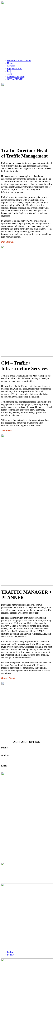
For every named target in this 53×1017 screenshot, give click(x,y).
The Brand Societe (10, 947)
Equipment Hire (14, 68)
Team (9, 74)
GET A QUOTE (15, 79)
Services (11, 66)
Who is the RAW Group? (19, 60)
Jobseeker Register (15, 76)
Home (10, 63)
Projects (10, 71)
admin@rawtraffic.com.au (13, 768)
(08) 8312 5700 (8, 750)
